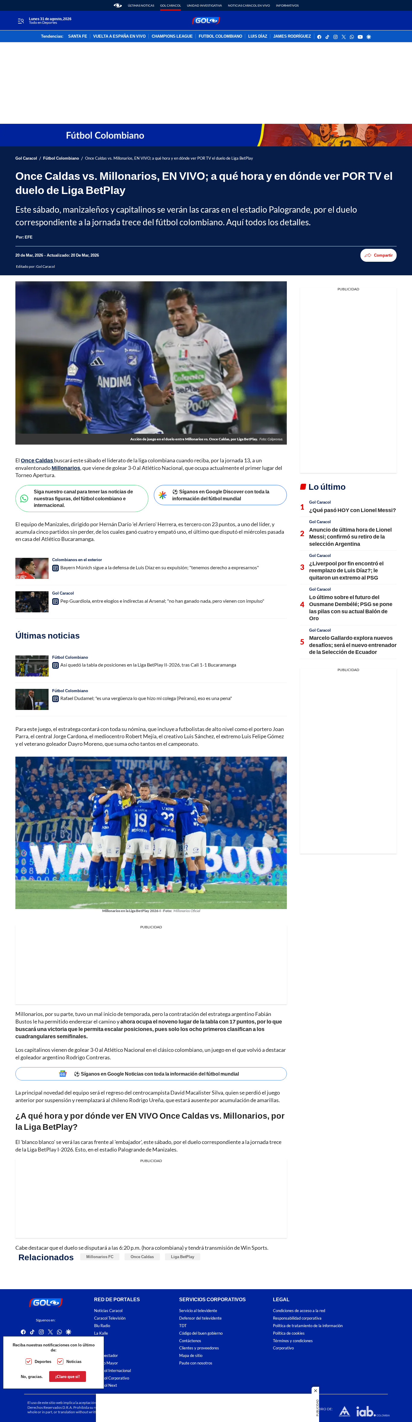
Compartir (383, 255)
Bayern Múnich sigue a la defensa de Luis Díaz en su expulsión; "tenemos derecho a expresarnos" (159, 567)
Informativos (287, 5)
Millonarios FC (99, 1256)
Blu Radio (102, 1326)
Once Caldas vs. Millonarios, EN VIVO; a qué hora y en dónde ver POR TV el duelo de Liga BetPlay (169, 158)
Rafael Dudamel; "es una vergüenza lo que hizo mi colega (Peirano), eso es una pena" (146, 698)
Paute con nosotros (195, 1363)
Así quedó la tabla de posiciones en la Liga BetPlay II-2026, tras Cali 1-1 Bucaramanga (148, 664)
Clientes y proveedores (199, 1348)
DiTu (98, 1348)
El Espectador (106, 1356)
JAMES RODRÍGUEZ (292, 36)
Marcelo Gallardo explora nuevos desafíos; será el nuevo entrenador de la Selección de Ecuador (353, 644)
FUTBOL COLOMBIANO (220, 36)
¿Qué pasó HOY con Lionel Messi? (352, 510)
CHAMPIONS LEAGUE (172, 36)
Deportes (43, 1361)
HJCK (99, 1340)
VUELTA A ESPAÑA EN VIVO (119, 36)
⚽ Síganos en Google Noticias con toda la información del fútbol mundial (156, 1074)
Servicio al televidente (198, 1311)
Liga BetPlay (182, 1256)
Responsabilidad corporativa (297, 1318)
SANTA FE (77, 36)
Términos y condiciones (293, 1340)
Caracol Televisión (109, 1318)
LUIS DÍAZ (257, 36)
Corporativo (283, 1348)
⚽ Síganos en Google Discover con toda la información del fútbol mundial (220, 495)
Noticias (73, 1361)
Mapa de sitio (190, 1356)
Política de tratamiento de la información (308, 1326)
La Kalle (101, 1333)
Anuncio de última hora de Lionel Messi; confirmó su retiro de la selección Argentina (350, 536)
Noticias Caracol (108, 1311)
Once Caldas (142, 1256)
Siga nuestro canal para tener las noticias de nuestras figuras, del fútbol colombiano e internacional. (83, 498)
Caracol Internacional (112, 1371)
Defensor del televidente (200, 1318)
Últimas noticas (141, 5)
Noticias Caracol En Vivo (249, 5)
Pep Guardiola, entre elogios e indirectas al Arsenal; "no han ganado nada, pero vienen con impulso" (162, 601)
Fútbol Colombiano (61, 158)
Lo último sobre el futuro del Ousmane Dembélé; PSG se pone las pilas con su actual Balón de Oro (350, 607)
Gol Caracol (170, 5)
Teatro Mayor (106, 1363)
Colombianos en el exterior (77, 559)
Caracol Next (105, 1385)
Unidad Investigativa (204, 5)
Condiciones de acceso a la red (299, 1311)
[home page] (118, 5)
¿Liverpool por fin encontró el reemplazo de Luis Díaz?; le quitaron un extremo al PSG (346, 570)
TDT (183, 1326)
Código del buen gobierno (201, 1333)
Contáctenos (190, 1340)
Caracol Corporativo (111, 1378)
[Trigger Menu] (20, 21)
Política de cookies (289, 1333)
